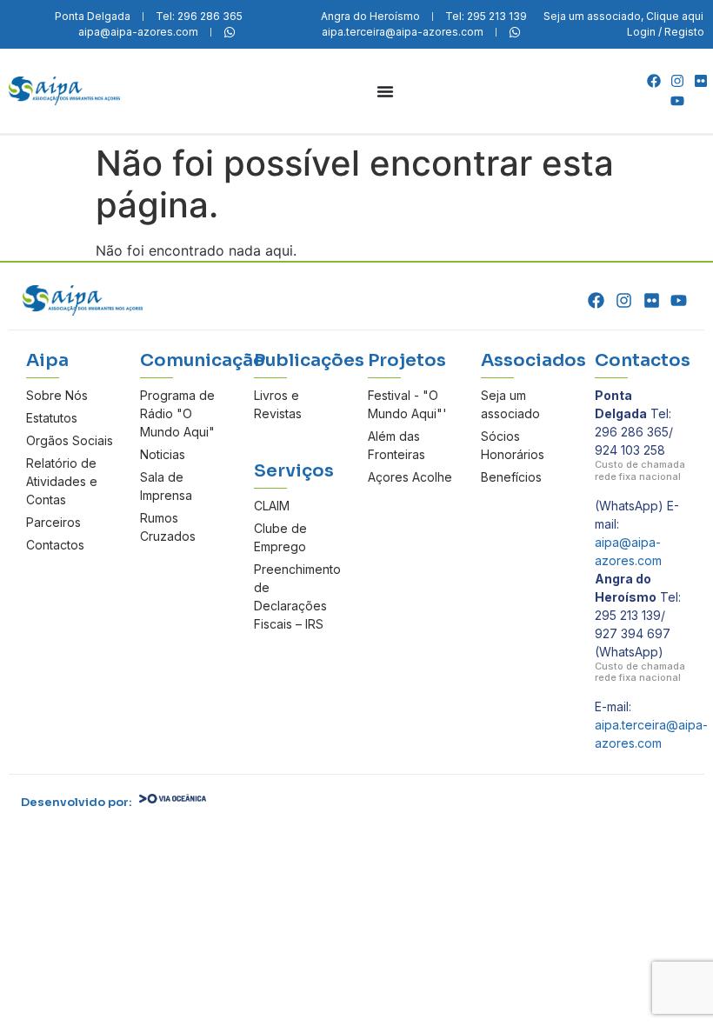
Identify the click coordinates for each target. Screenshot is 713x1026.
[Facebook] (653, 80)
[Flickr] (700, 80)
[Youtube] (677, 100)
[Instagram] (677, 80)
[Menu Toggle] (385, 91)
